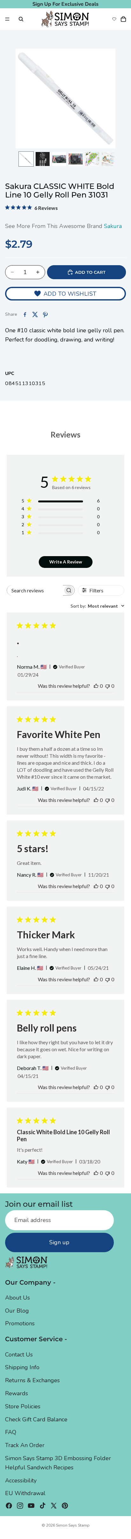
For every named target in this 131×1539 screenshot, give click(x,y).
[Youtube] (31, 1505)
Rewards (16, 1393)
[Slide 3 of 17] (59, 159)
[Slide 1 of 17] (26, 159)
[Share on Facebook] (25, 314)
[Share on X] (35, 314)
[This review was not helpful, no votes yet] (107, 686)
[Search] (21, 19)
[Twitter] (54, 1505)
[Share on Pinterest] (45, 314)
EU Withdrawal (25, 1493)
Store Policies (22, 1406)
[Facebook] (9, 1505)
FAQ (10, 1432)
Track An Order (25, 1445)
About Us (17, 1297)
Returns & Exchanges (32, 1380)
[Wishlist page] (114, 19)
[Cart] (123, 19)
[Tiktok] (42, 1505)
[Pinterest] (65, 1505)
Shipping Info (22, 1367)
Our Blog (17, 1310)
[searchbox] (35, 590)
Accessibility (21, 1480)
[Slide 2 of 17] (43, 159)
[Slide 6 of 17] (109, 159)
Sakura (113, 226)
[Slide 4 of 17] (76, 159)
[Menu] (7, 19)
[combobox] (97, 606)
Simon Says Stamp (73, 1525)
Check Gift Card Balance (36, 1419)
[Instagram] (20, 1505)
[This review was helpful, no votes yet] (96, 686)
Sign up (59, 1242)
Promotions (20, 1323)
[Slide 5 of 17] (92, 159)
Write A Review (65, 561)
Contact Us (19, 1354)
